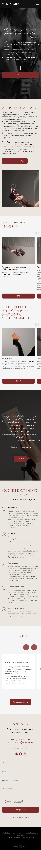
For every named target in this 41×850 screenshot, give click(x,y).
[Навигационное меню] (37, 4)
